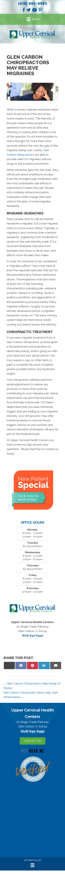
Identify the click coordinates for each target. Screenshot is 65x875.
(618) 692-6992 (32, 3)
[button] (32, 741)
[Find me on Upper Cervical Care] (32, 768)
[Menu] (32, 865)
